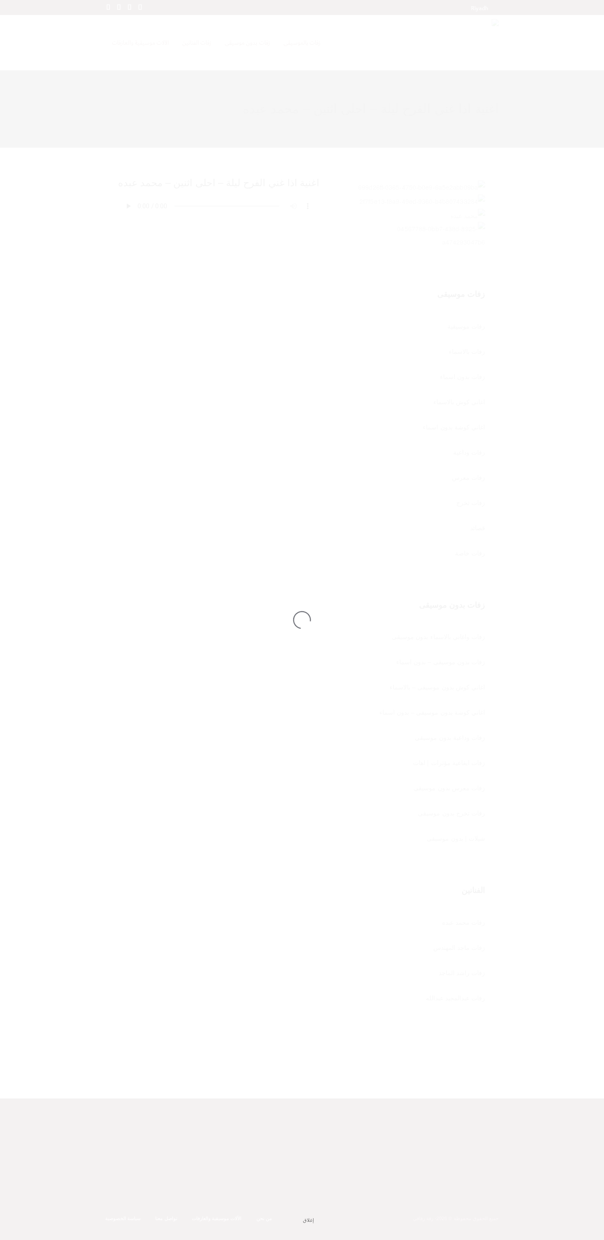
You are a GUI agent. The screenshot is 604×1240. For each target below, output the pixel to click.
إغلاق (308, 1220)
